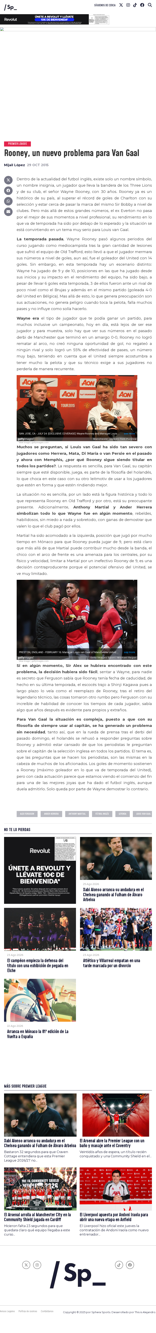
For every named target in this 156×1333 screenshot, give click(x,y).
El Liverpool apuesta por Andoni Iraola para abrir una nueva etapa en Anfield (114, 1217)
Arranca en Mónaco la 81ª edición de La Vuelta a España (37, 1034)
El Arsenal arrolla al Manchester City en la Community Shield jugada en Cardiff (37, 1217)
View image (24, 442)
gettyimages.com (40, 442)
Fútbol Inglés (102, 814)
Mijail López (14, 165)
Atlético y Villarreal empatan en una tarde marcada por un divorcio (111, 963)
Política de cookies (27, 1311)
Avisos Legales (7, 1311)
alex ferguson (27, 814)
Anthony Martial (77, 814)
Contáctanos (47, 1311)
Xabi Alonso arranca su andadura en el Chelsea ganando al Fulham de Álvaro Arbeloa (113, 895)
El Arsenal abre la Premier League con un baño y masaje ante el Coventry (112, 1143)
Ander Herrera (51, 814)
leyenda (122, 814)
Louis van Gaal (143, 814)
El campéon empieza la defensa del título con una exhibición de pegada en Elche (37, 966)
